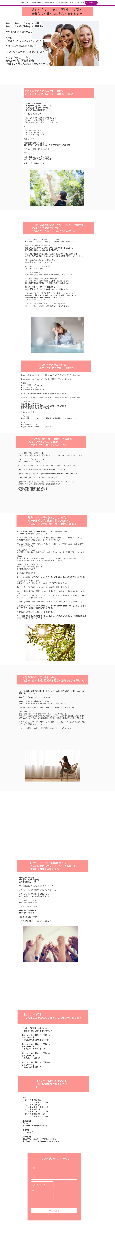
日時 (32, 1190)
